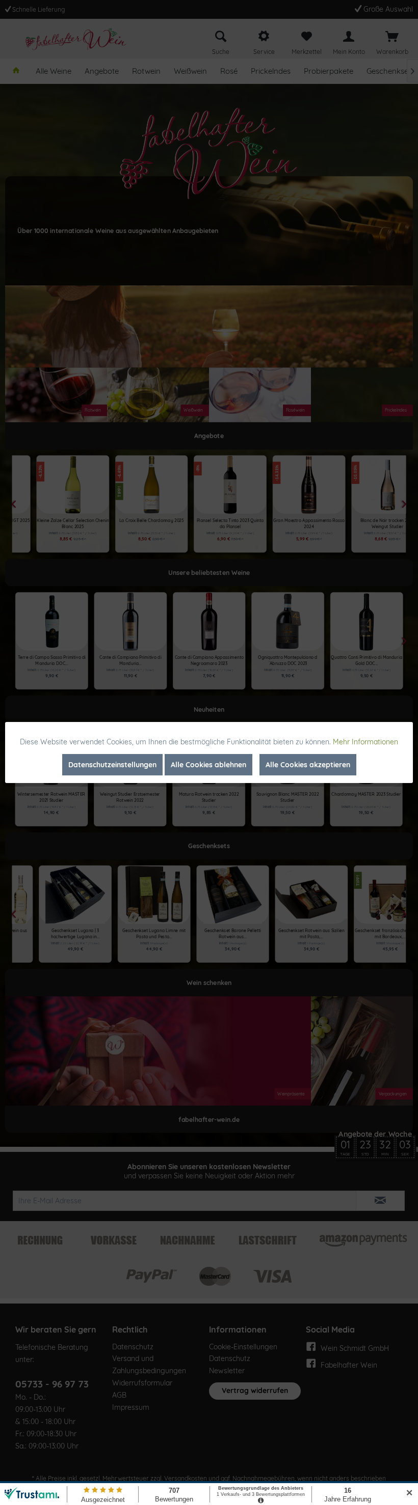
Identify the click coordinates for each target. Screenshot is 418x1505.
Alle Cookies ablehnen (208, 764)
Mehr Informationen (365, 741)
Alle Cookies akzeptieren (308, 764)
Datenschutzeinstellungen (112, 764)
